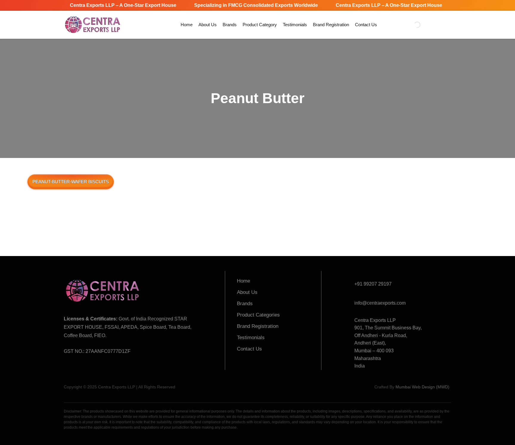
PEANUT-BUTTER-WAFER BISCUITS (70, 181)
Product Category (260, 24)
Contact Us (366, 24)
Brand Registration (331, 24)
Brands (230, 24)
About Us (207, 24)
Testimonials (295, 24)
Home (187, 24)
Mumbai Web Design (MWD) (422, 386)
